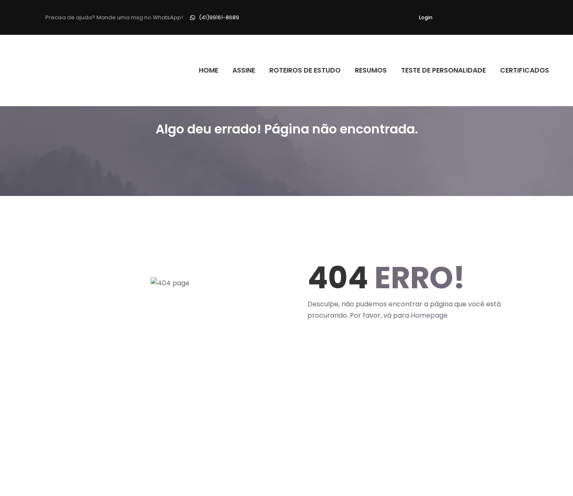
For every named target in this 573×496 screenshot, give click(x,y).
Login (425, 17)
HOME (208, 70)
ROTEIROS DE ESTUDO (305, 70)
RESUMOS (371, 70)
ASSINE (243, 70)
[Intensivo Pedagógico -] (48, 70)
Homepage (429, 315)
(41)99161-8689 (219, 17)
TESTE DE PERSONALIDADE (443, 70)
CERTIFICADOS (524, 70)
